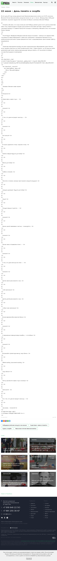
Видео (46, 515)
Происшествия (38, 2)
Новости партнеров (50, 511)
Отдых (32, 515)
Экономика (26, 2)
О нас (46, 517)
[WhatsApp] (8, 421)
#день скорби (7, 428)
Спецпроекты (48, 509)
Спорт (32, 517)
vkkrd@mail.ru (7, 514)
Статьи (47, 503)
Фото (46, 513)
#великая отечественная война (25, 428)
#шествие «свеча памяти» (38, 425)
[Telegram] (9, 421)
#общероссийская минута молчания (15, 425)
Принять (28, 558)
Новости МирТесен (6, 493)
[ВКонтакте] (2, 421)
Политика (20, 2)
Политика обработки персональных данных (45, 540)
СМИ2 (2, 435)
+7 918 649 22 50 (11, 507)
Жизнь (32, 2)
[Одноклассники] (4, 421)
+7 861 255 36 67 (11, 511)
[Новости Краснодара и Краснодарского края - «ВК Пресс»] (5, 3)
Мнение (47, 507)
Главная (3, 7)
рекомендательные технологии (28, 540)
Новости (14, 2)
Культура (45, 2)
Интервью (47, 505)
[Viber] (6, 421)
